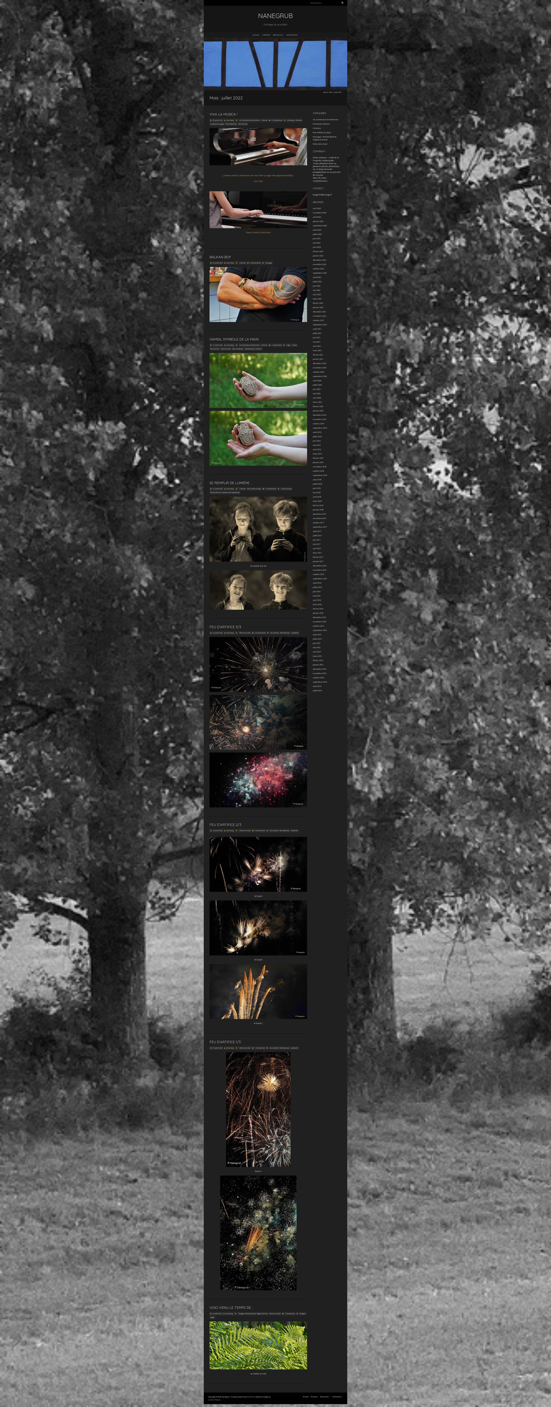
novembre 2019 (319, 419)
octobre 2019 (318, 423)
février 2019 (318, 458)
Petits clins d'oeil (245, 633)
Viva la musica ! (223, 114)
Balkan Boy (220, 257)
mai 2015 (316, 647)
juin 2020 (316, 389)
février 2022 (318, 303)
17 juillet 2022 (217, 489)
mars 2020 (317, 402)
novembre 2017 (319, 518)
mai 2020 (316, 393)
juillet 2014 (317, 690)
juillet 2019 (317, 436)
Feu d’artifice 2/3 (225, 825)
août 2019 (317, 432)
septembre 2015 (320, 630)
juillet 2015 (317, 639)
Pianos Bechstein (231, 124)
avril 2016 (317, 600)
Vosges (212, 1317)
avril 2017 (317, 548)
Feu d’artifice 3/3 (225, 627)
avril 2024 (317, 217)
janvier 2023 (318, 255)
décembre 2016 (319, 565)
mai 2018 (316, 492)
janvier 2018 (318, 509)
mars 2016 (317, 604)
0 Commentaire (260, 831)
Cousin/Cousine (286, 489)
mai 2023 (316, 243)
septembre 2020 (320, 376)
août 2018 (317, 479)
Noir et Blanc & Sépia (254, 489)
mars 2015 (317, 656)
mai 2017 (316, 544)
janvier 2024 (318, 221)
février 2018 (318, 505)
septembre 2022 (320, 273)
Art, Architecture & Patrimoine (249, 120)
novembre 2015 (319, 621)
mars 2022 (317, 298)
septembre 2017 (320, 527)
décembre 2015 (319, 617)
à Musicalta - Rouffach (294, 120)
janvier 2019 (318, 462)
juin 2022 (316, 286)
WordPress (251, 1397)
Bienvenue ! (278, 35)
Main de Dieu (214, 349)
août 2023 (317, 230)
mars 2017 (317, 552)
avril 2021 (317, 346)
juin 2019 (316, 441)
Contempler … (292, 35)
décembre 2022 (319, 260)
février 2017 (318, 557)
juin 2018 (316, 488)
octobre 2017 (318, 522)
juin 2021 (316, 337)
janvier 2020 (318, 410)
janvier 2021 (318, 359)
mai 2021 (316, 342)
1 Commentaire (276, 345)
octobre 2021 (318, 320)
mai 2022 (316, 290)
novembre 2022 (319, 264)
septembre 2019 (320, 428)
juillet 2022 (317, 281)
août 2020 (317, 380)
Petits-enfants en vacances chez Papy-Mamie (225, 492)
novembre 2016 (319, 570)
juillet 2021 (317, 333)
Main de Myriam (237, 349)
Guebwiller (295, 633)
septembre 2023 (320, 225)
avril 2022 (317, 294)
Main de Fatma (226, 349)
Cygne (289, 345)
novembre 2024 (319, 212)
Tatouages (268, 263)
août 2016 (317, 583)
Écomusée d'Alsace (321, 124)
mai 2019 (316, 445)
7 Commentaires (270, 489)
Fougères (302, 1314)
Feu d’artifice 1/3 (225, 1042)
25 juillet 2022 (217, 263)
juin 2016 (316, 591)
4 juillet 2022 (217, 1314)
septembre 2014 (320, 682)
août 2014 (317, 686)
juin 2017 (316, 540)
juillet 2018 (317, 484)
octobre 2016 (318, 574)
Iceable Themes (214, 1400)
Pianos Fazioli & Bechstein (258, 232)
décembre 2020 (319, 363)
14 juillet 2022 (217, 633)
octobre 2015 (318, 626)
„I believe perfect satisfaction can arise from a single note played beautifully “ (258, 175)
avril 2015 (317, 651)
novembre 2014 (319, 673)
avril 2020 (317, 397)
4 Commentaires (255, 263)
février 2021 (318, 354)
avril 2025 (317, 208)
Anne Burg (230, 120)
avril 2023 (317, 247)
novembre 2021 (319, 316)
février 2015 (318, 660)
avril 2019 (317, 449)
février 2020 (318, 406)
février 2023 (318, 251)
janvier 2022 (318, 307)
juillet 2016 (317, 587)
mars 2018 (317, 501)
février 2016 (318, 608)
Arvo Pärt (258, 181)
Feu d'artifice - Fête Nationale (280, 633)
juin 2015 (316, 643)
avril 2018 (317, 496)
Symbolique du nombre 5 (253, 349)
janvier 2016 (318, 613)
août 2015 (317, 634)
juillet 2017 (317, 535)
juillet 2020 (317, 385)
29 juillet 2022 (217, 120)
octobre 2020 (318, 372)
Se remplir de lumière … (230, 483)
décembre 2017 (319, 514)
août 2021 (317, 329)
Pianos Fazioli (242, 124)
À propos (266, 35)
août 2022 (317, 277)
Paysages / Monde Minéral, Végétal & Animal (253, 1314)
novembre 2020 (319, 367)
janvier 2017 (318, 561)
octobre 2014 (318, 677)
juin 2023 (316, 238)
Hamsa (294, 345)
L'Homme (264, 120)
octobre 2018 (318, 471)
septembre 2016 (320, 578)
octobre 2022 (318, 268)
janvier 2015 (318, 664)
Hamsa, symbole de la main (234, 339)
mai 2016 (316, 596)
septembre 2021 (320, 324)
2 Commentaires (276, 120)
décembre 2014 (319, 669)
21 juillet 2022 (217, 345)
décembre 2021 (319, 311)
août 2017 (317, 531)
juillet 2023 (317, 234)
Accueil (256, 35)
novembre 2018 (319, 466)
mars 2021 (317, 350)
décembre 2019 (319, 415)
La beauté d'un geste (217, 124)
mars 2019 (317, 453)
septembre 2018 (320, 475)
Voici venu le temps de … (231, 1307)
